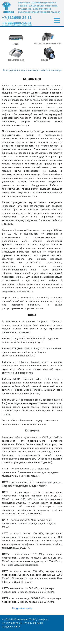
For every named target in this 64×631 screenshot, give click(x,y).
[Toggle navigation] (57, 20)
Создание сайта (11, 626)
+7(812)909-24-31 (17, 17)
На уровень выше (22, 608)
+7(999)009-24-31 (17, 23)
